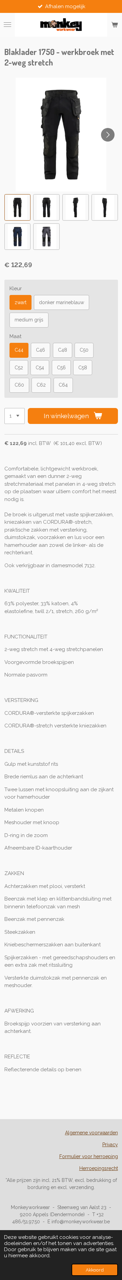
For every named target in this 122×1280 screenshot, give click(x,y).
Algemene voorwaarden (91, 1132)
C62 (41, 385)
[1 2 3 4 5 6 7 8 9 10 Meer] (14, 416)
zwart (20, 302)
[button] (17, 207)
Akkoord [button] (95, 1270)
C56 (61, 367)
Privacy (110, 1144)
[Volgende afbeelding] (108, 135)
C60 (19, 385)
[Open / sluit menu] (7, 25)
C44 (19, 350)
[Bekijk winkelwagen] (114, 25)
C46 (40, 350)
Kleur (15, 288)
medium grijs (29, 319)
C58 (82, 367)
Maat (15, 336)
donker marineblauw (61, 302)
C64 (63, 385)
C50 (84, 350)
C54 (40, 367)
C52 (19, 367)
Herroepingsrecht (98, 1168)
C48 (62, 350)
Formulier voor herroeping (88, 1156)
